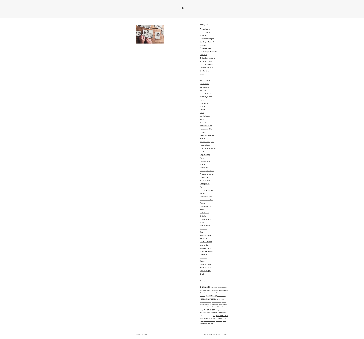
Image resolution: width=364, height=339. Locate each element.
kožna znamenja (207, 298)
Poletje (202, 164)
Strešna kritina (205, 225)
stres (217, 312)
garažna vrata (214, 292)
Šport (202, 222)
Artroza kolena (205, 29)
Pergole (202, 158)
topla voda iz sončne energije (206, 316)
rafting (217, 310)
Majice (202, 119)
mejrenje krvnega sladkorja (206, 302)
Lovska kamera (205, 116)
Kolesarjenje (204, 103)
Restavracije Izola (206, 196)
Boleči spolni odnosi (207, 42)
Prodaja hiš (204, 177)
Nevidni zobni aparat (207, 142)
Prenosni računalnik (206, 174)
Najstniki (203, 138)
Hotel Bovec (202, 296)
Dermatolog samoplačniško (209, 51)
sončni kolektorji (212, 312)
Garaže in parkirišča (206, 64)
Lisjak (202, 113)
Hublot (202, 77)
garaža (209, 292)
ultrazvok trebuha (212, 318)
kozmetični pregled (221, 296)
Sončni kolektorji (205, 219)
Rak (201, 187)
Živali (202, 274)
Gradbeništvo (204, 71)
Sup (201, 232)
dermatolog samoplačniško (218, 290)
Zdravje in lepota (205, 271)
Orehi (202, 151)
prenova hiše (209, 309)
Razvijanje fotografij (206, 190)
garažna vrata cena (222, 292)
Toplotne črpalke (205, 235)
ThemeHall (225, 334)
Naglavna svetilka (206, 129)
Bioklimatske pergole (207, 39)
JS (182, 8)
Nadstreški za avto (206, 126)
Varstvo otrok (204, 245)
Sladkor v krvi (204, 213)
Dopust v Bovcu (203, 292)
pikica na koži (210, 307)
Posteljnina (204, 167)
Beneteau (203, 35)
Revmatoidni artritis (206, 200)
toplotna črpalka (220, 315)
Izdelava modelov (206, 93)
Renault (202, 193)
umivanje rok (219, 318)
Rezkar (202, 203)
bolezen (205, 286)
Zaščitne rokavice (206, 267)
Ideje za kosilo (205, 80)
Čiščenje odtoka (205, 48)
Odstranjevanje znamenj (208, 148)
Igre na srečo (204, 84)
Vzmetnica (203, 254)
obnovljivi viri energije (204, 304)
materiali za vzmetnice (220, 299)
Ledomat (203, 109)
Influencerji (203, 90)
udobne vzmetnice (204, 318)
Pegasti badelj (205, 155)
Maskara (203, 122)
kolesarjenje (211, 295)
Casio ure (203, 45)
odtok (220, 304)
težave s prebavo (223, 312)
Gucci (202, 74)
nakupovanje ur (222, 302)
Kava (202, 100)
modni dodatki (215, 302)
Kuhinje (202, 106)
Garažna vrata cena (206, 68)
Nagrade (203, 132)
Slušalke (203, 216)
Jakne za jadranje (206, 97)
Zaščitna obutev (205, 264)
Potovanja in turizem (207, 171)
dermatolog (208, 290)
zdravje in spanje (219, 321)
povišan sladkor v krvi (218, 307)
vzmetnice (206, 321)
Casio (211, 287)
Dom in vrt (203, 55)
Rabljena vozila (205, 180)
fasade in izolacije (206, 61)
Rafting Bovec (204, 184)
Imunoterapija (204, 87)
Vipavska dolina (205, 248)
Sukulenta (203, 229)
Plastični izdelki (205, 161)
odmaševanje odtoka (214, 304)
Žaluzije (202, 261)
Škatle (202, 209)
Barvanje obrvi (205, 32)
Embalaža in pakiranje (207, 58)
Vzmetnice (203, 258)
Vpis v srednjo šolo (206, 251)
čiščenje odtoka (209, 323)
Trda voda (203, 238)
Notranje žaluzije (205, 145)
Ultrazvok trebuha (206, 242)
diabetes (226, 290)
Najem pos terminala (207, 135)
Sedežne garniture (206, 206)
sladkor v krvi (206, 312)
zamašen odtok (211, 321)
